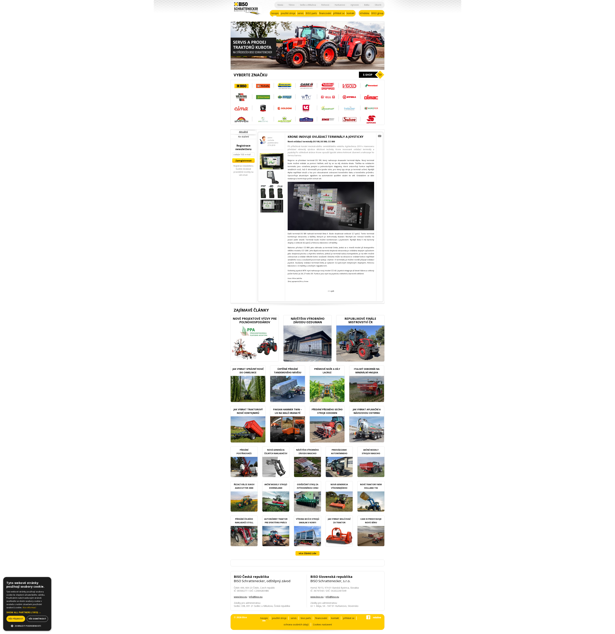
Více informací (29, 607)
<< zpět (331, 291)
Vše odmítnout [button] (37, 618)
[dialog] (27, 604)
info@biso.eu (255, 596)
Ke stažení (243, 136)
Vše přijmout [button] (15, 618)
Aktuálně (243, 131)
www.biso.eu (240, 596)
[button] (27, 612)
